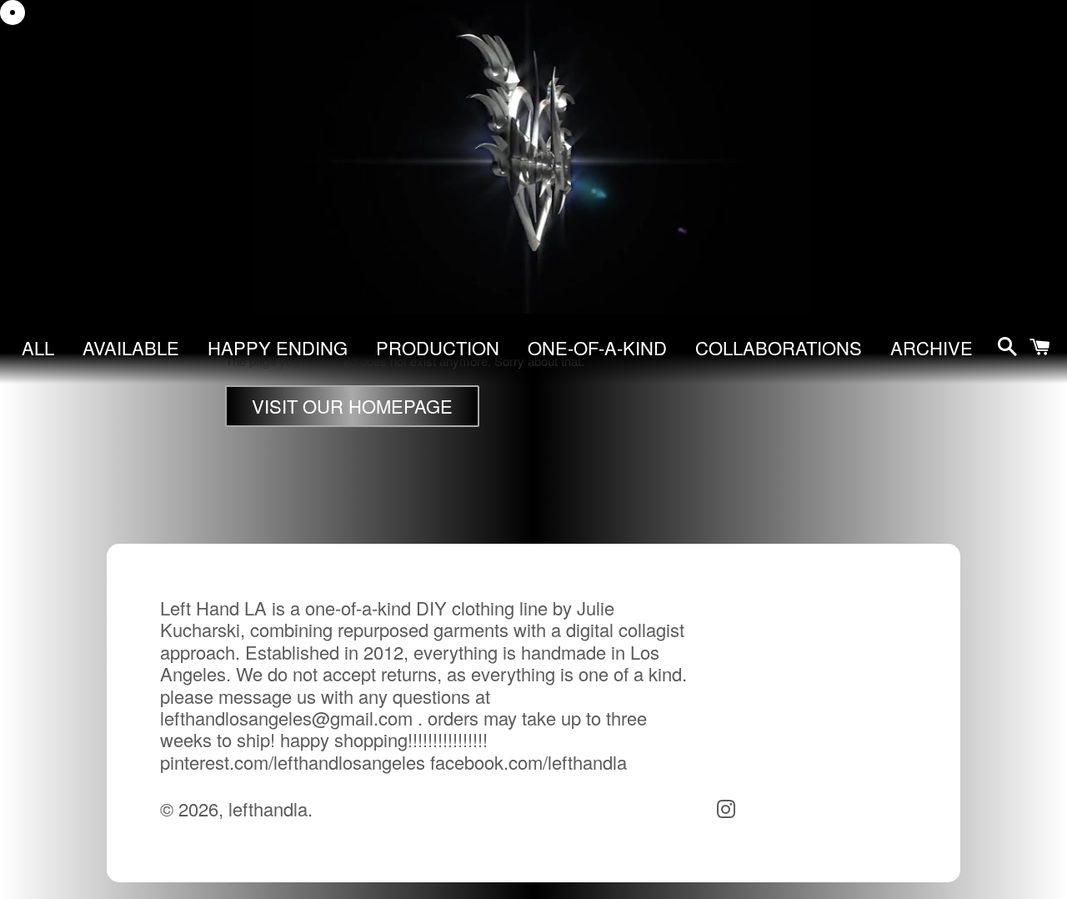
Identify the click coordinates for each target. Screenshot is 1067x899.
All (38, 347)
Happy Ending (278, 347)
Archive (931, 347)
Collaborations (778, 347)
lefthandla (268, 808)
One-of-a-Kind (597, 347)
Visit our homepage (352, 406)
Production (437, 347)
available (131, 347)
